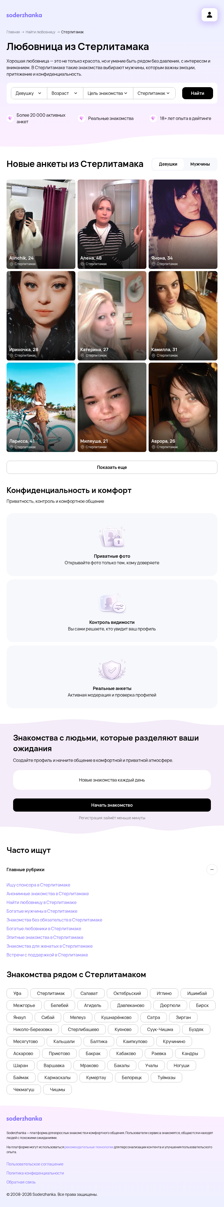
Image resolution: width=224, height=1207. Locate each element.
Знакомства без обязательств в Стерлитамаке (54, 920)
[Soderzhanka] (24, 15)
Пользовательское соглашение (35, 1164)
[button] (17, 993)
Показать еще (112, 467)
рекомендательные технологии (88, 1147)
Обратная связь (21, 1182)
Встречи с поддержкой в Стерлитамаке (47, 955)
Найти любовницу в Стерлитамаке (41, 902)
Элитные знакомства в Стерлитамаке (45, 937)
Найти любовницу (40, 32)
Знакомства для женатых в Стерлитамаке (50, 946)
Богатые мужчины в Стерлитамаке (42, 911)
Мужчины (200, 164)
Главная (13, 32)
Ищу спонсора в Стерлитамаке (38, 885)
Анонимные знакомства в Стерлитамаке (48, 894)
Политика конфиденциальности (35, 1173)
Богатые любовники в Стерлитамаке (44, 929)
